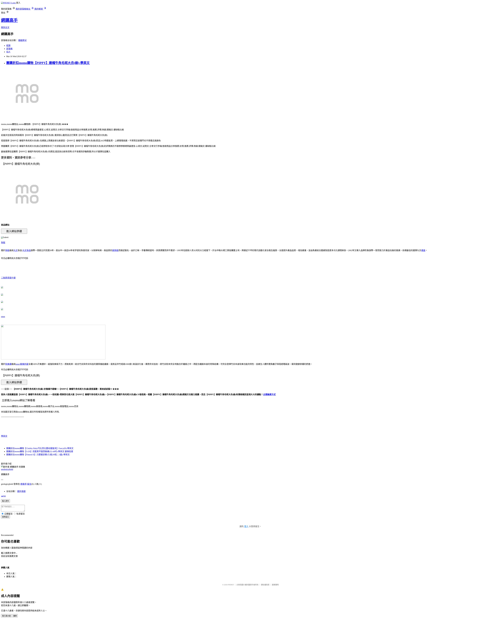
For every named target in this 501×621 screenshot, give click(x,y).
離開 (15, 616)
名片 (8, 52)
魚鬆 (3, 242)
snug (3, 316)
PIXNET (231, 585)
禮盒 (423, 250)
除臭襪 (8, 364)
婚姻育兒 (22, 40)
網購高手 (9, 20)
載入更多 (5, 501)
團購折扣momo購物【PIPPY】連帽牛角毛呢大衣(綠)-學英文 (48, 63)
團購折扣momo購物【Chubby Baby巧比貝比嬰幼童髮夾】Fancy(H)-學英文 (39, 448)
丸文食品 (26, 250)
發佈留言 (5, 517)
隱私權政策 (265, 585)
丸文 (16, 250)
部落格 (9, 49)
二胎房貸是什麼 (8, 278)
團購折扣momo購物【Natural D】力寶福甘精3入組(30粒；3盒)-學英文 (38, 454)
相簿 (8, 45)
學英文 (4, 436)
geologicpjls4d (7, 469)
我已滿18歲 (6, 616)
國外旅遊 (21, 491)
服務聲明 (275, 585)
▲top (3, 496)
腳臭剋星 (24, 364)
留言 (29, 484)
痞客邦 (23, 484)
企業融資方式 (269, 394)
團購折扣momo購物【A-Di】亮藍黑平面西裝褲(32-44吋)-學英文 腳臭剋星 (39, 451)
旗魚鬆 (115, 250)
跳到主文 (5, 27)
